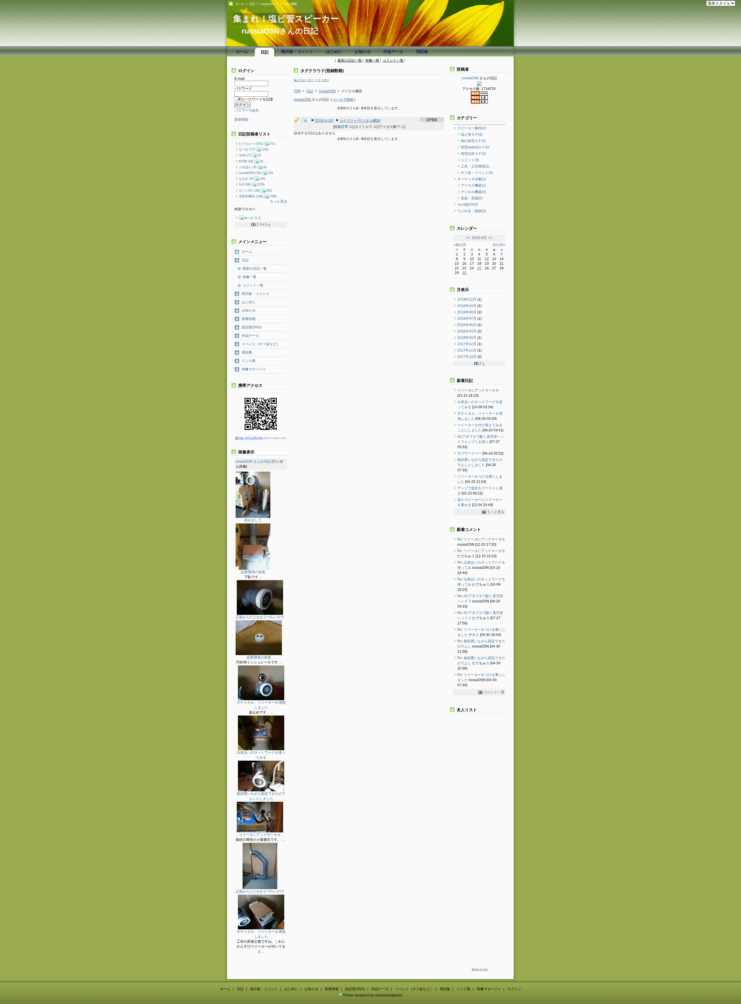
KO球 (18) (246, 161)
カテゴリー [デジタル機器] (360, 121)
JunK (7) (245, 155)
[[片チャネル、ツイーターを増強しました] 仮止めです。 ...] (261, 699)
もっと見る (278, 201)
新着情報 (249, 319)
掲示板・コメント (297, 51)
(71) (272, 143)
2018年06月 (467, 325)
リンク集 (249, 361)
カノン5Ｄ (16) (249, 190)
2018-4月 (479, 238)
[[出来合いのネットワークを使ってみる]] (261, 749)
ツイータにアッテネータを (260, 835)
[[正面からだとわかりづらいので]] (260, 614)
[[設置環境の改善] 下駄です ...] (253, 569)
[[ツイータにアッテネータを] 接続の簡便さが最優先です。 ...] (260, 831)
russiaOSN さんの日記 (253, 461)
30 (464, 273)
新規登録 (241, 119)
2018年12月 (467, 299)
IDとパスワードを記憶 (255, 99)
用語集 (422, 51)
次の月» (499, 245)
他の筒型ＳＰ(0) (473, 141)
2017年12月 (467, 344)
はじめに (334, 51)
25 (479, 268)
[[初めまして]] (253, 517)
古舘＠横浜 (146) (251, 196)
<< (468, 238)
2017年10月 (467, 357)
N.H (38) (245, 184)
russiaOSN (267, 3)
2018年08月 (467, 312)
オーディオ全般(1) (471, 179)
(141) (265, 149)
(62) (269, 190)
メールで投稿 (343, 100)
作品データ (393, 51)
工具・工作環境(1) (475, 166)
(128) (261, 184)
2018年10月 (467, 306)
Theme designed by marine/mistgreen (372, 995)
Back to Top (480, 969)
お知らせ (363, 51)
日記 (252, 3)
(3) (259, 155)
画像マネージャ (254, 369)
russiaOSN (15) (250, 172)
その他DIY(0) (467, 205)
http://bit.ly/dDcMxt (251, 438)
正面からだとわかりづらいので (260, 617)
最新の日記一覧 (350, 60)
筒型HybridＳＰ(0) (475, 147)
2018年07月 (467, 319)
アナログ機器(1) (473, 185)
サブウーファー (469, 453)
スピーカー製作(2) (471, 128)
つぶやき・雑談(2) (471, 211)
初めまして (253, 520)
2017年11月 (467, 350)
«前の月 (460, 245)
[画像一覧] (306, 120)
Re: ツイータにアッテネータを (481, 539)
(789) (273, 196)
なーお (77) (247, 149)
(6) (265, 167)
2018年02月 (467, 338)
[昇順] (350, 126)
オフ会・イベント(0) (477, 173)
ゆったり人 (252, 218)
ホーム (239, 3)
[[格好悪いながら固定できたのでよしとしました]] (261, 790)
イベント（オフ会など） (261, 344)
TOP (297, 91)
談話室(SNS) (252, 327)
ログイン (514, 989)
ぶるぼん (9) (247, 167)
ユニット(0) (470, 160)
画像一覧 (372, 60)
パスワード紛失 (246, 111)
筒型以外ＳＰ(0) (473, 154)
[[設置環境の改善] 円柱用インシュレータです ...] (259, 654)
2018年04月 (467, 331)
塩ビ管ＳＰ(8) (472, 135)
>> (490, 238)
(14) (262, 178)
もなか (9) (246, 178)
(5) (261, 161)
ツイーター (322, 80)
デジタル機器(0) (473, 192)
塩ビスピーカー (304, 80)
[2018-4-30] (324, 121)
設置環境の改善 (253, 572)
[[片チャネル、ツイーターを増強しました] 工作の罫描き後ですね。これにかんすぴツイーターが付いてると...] (261, 928)
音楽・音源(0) (472, 198)
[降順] (370, 126)
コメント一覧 (393, 60)
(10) (270, 172)
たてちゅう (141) (251, 143)
